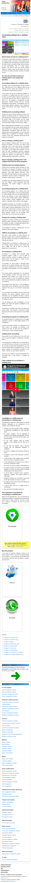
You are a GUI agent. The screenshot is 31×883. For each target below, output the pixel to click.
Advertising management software (10, 796)
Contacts (26, 13)
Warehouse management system (10, 708)
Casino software (6, 725)
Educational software (7, 833)
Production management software (10, 702)
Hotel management (6, 784)
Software (7, 13)
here (9, 556)
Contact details (4, 872)
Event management (7, 786)
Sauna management (7, 779)
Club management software (9, 777)
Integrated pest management (9, 845)
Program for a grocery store (11, 637)
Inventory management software (10, 713)
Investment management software (10, 727)
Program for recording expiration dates (13, 654)
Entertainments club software (9, 775)
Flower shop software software (9, 706)
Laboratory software (7, 750)
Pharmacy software (7, 748)
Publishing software (7, 794)
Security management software (9, 839)
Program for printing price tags (11, 644)
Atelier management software (9, 763)
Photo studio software (7, 765)
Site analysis (5, 814)
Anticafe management (7, 848)
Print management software (9, 792)
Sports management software (9, 771)
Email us (12, 582)
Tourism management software (9, 781)
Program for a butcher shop (11, 639)
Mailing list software (7, 812)
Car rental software (6, 837)
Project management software (9, 696)
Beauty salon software (7, 758)
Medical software (6, 742)
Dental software (6, 744)
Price (12, 13)
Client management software (9, 690)
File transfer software (7, 817)
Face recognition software (8, 822)
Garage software (6, 804)
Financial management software (10, 721)
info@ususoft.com (4, 877)
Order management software (9, 692)
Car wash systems (6, 806)
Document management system (10, 694)
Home (3, 13)
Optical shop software (7, 753)
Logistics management (7, 802)
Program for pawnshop (7, 732)
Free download (12, 526)
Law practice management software (11, 830)
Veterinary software (7, 746)
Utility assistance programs (9, 828)
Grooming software (6, 761)
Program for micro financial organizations (12, 734)
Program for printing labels (10, 646)
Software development (6, 864)
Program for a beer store (10, 648)
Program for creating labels (10, 650)
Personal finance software (8, 723)
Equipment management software (10, 715)
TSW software (5, 710)
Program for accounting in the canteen (13, 652)
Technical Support (5, 870)
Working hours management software (11, 853)
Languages (21, 13)
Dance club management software (10, 773)
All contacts (12, 617)
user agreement (12, 881)
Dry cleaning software (7, 841)
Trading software (6, 704)
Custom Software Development (9, 859)
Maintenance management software (11, 843)
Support (17, 13)
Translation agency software (9, 835)
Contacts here (19, 546)
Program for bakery (9, 641)
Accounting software (5, 866)
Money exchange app (7, 730)
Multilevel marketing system (9, 736)
